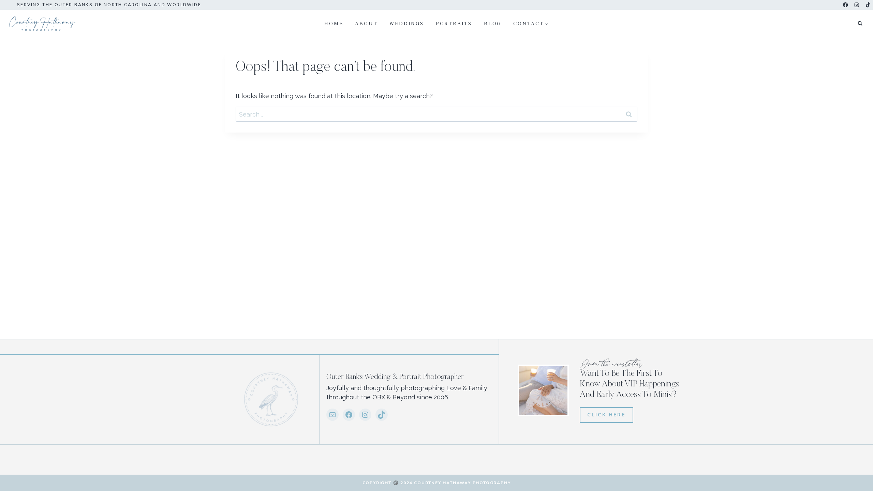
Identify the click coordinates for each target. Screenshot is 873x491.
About (366, 23)
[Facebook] (845, 5)
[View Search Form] (860, 23)
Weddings (406, 23)
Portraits (454, 23)
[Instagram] (857, 5)
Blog (492, 23)
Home (333, 23)
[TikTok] (868, 5)
